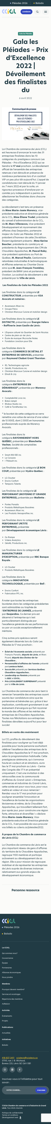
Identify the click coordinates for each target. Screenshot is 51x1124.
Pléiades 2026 (19, 3)
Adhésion (26, 12)
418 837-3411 (8, 1057)
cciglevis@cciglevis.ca (27, 1057)
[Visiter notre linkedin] (12, 1069)
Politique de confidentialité (12, 1113)
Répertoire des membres (12, 999)
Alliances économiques (11, 972)
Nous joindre (7, 977)
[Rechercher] (37, 11)
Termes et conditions (10, 1115)
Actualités (6, 1033)
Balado (40, 3)
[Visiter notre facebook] (19, 1069)
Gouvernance (7, 958)
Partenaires (7, 967)
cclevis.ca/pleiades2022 (30, 827)
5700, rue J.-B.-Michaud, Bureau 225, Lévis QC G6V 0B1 (16, 1062)
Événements (7, 1016)
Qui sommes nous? (9, 953)
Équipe (5, 963)
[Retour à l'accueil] (10, 12)
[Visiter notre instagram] (5, 1069)
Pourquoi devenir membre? (13, 989)
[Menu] (45, 12)
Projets (5, 1021)
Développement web (10, 1117)
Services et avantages (11, 994)
